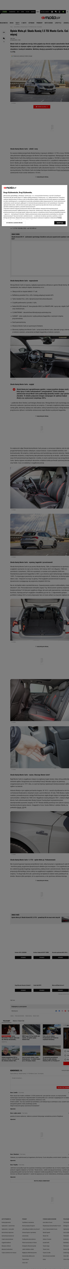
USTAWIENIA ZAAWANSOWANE (14, 222)
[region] (34, 205)
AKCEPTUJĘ (60, 223)
